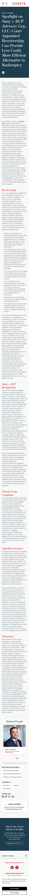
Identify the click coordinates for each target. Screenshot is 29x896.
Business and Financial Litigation (12, 777)
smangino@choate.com (14, 809)
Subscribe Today (13, 843)
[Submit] (26, 855)
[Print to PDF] (3, 72)
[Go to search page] (6, 4)
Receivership (7, 788)
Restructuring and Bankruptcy (12, 774)
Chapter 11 (16, 785)
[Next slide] (17, 758)
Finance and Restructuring (11, 770)
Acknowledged (14, 888)
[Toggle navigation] (3, 3)
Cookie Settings (14, 892)
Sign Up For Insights (13, 863)
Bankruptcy (6, 785)
